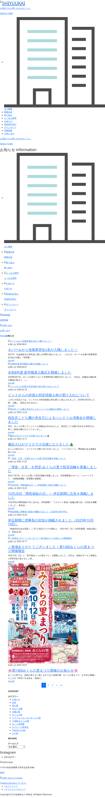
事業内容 (8, 112)
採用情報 (8, 130)
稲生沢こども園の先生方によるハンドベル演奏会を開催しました (52, 419)
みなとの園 (17, 708)
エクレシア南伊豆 (20, 727)
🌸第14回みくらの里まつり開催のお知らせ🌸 (43, 670)
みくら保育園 (18, 724)
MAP (2, 772)
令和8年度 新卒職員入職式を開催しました (39, 372)
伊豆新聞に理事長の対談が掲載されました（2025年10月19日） (51, 522)
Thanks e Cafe (19, 730)
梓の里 (15, 705)
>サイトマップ (11, 786)
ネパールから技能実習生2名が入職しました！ (43, 349)
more (10, 360)
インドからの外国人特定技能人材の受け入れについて (49, 395)
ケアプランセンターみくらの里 (26, 718)
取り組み (8, 115)
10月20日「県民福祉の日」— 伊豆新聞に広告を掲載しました (51, 495)
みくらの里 (17, 714)
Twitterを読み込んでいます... (13, 783)
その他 (15, 733)
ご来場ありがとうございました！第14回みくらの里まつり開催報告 (51, 549)
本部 (14, 702)
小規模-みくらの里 (20, 721)
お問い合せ (9, 133)
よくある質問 (10, 118)
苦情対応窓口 (10, 124)
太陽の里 (16, 711)
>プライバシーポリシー (15, 789)
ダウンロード (10, 127)
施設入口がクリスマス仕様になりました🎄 (41, 444)
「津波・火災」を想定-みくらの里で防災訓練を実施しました (52, 469)
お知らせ (8, 121)
